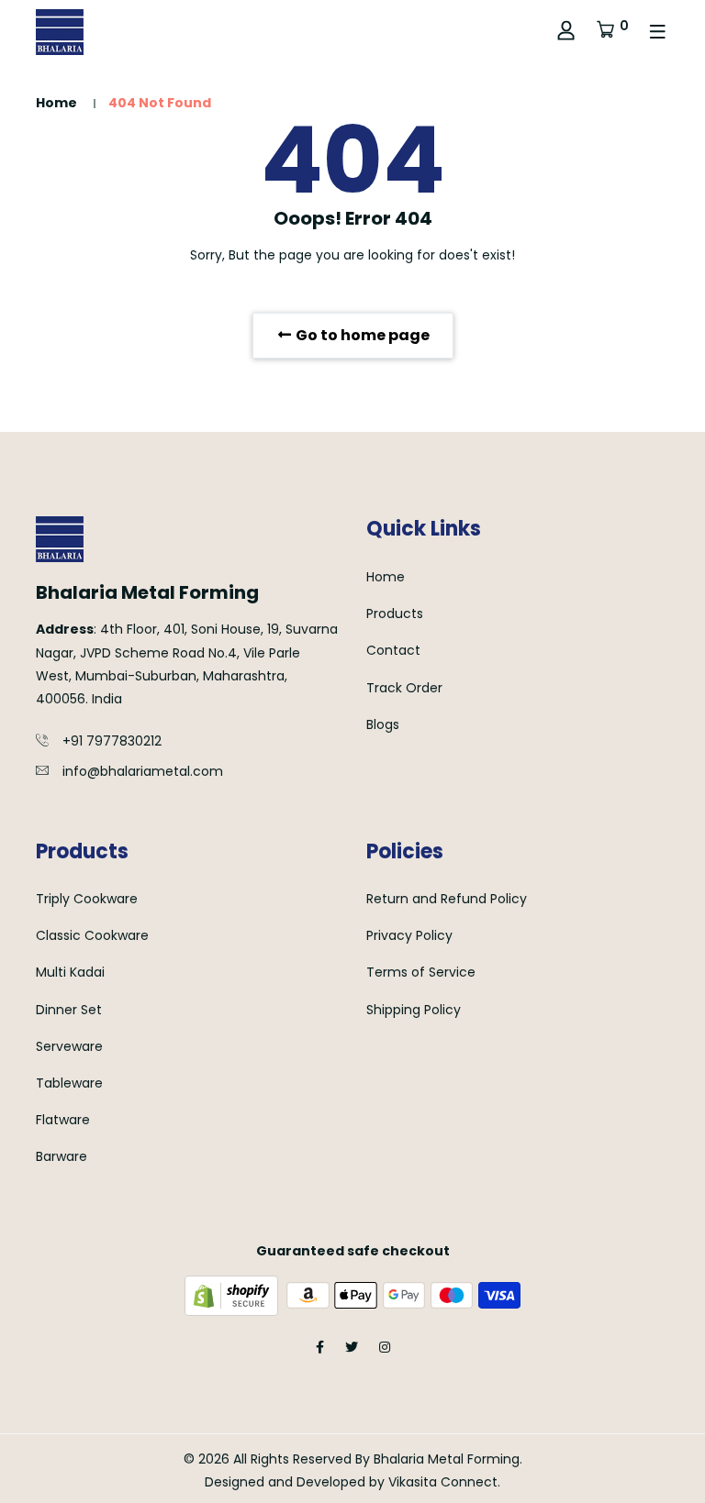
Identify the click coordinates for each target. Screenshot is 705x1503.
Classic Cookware (92, 935)
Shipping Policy (413, 1009)
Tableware (69, 1083)
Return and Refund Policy (446, 899)
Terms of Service (421, 972)
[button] (612, 32)
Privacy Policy (409, 935)
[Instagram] (384, 1347)
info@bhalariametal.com (142, 771)
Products (394, 613)
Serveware (69, 1046)
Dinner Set (69, 1009)
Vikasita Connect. (444, 1482)
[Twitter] (351, 1347)
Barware (61, 1156)
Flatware (63, 1120)
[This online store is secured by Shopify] (233, 1294)
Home (56, 103)
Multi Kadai (70, 972)
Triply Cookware (87, 899)
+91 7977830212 (112, 741)
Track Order (404, 688)
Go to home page (361, 335)
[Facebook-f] (320, 1347)
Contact (393, 650)
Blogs (382, 724)
